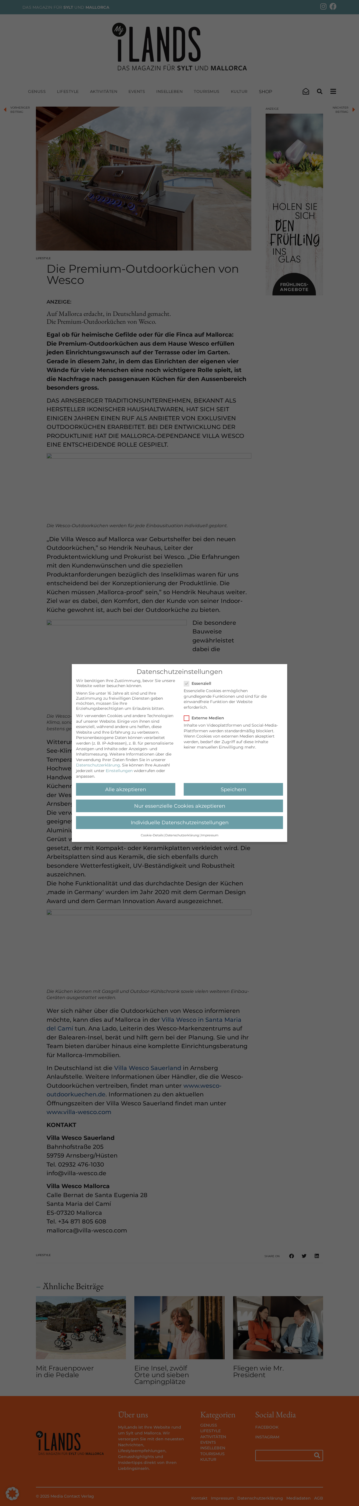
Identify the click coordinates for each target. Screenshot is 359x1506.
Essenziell (201, 683)
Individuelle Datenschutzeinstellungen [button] (180, 822)
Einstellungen (119, 770)
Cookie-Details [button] (152, 835)
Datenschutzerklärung (98, 765)
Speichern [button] (233, 789)
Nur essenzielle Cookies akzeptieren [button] (179, 806)
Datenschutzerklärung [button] (182, 835)
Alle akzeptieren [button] (125, 789)
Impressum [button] (209, 835)
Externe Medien (208, 717)
